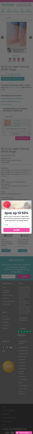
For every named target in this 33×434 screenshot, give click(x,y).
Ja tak (16, 230)
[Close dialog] (30, 202)
